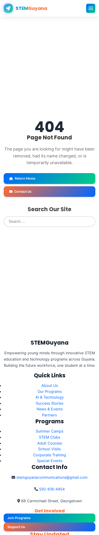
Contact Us (23, 191)
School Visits (49, 449)
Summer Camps (49, 431)
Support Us (16, 527)
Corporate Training (49, 455)
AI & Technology (49, 397)
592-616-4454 (52, 489)
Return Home (25, 178)
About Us (49, 385)
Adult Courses (49, 443)
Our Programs (50, 391)
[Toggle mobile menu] (90, 8)
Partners (49, 415)
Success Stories (49, 403)
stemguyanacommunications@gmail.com (51, 477)
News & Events (50, 409)
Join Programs (19, 518)
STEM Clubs (49, 437)
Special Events (49, 460)
